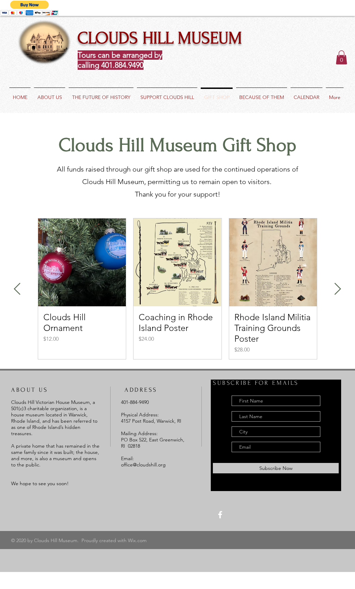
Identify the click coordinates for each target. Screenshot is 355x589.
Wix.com (137, 540)
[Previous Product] (17, 289)
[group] (177, 289)
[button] (341, 57)
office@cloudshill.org (143, 465)
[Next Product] (338, 289)
